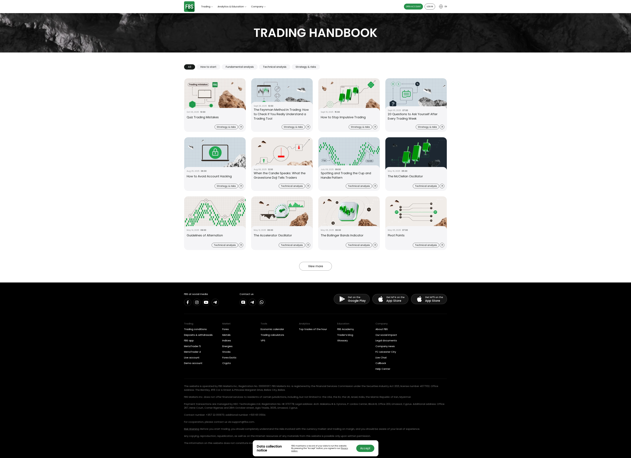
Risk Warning (191, 429)
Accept (365, 448)
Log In (430, 6)
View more (315, 266)
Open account (413, 6)
